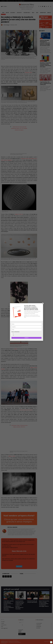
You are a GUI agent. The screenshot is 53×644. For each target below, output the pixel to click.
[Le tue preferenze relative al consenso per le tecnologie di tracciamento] (51, 642)
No (13, 335)
